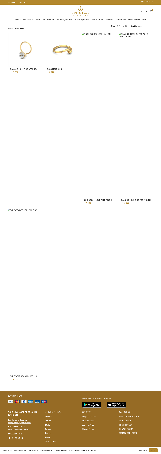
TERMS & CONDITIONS (128, 433)
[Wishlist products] (147, 11)
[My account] (142, 11)
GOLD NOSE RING (54, 69)
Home (10, 28)
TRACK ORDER (125, 421)
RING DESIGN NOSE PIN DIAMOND (98, 200)
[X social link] (12, 438)
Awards (48, 421)
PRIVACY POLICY (126, 429)
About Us (48, 417)
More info (143, 450)
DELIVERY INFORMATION (129, 417)
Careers (48, 429)
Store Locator (50, 441)
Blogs (47, 437)
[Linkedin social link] (21, 438)
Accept (153, 450)
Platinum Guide (88, 429)
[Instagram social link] (15, 438)
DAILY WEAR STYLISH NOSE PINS (23, 376)
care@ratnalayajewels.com (19, 423)
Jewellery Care (88, 425)
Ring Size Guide (88, 421)
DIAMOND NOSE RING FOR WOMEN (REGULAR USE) (136, 201)
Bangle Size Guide (89, 417)
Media (47, 425)
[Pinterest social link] (18, 438)
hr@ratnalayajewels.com (18, 429)
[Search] (152, 2)
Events (48, 433)
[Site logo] (80, 11)
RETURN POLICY (125, 425)
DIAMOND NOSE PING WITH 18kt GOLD (24, 70)
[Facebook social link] (9, 438)
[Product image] (25, 50)
